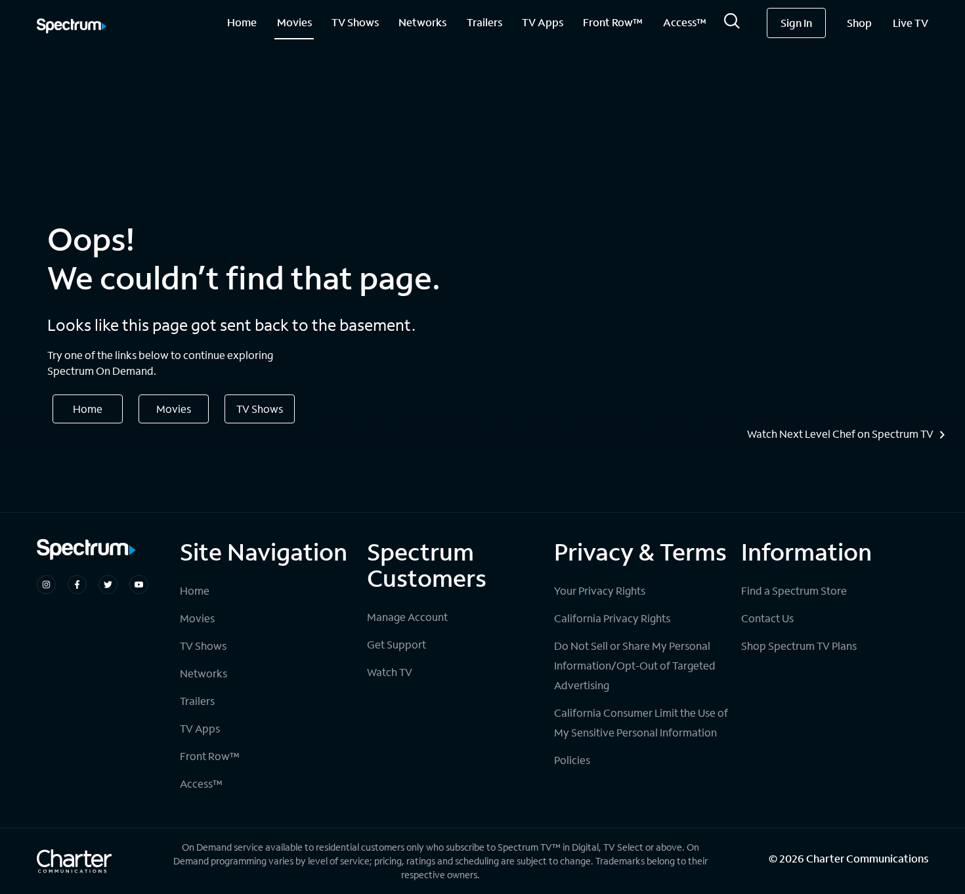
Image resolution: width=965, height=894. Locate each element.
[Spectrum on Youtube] (138, 584)
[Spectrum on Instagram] (46, 584)
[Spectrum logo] (71, 26)
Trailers (484, 22)
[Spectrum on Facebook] (77, 584)
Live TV (910, 23)
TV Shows (355, 22)
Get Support (396, 644)
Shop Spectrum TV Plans (799, 645)
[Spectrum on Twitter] (108, 584)
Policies (572, 760)
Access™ (684, 22)
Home (242, 22)
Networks (422, 22)
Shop (859, 23)
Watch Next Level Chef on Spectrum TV (840, 434)
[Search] (732, 25)
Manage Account (407, 617)
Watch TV (389, 672)
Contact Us (767, 618)
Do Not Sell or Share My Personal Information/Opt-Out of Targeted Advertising (635, 665)
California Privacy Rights (612, 618)
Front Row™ (613, 22)
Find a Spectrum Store (794, 590)
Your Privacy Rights (599, 590)
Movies (294, 22)
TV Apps (542, 22)
